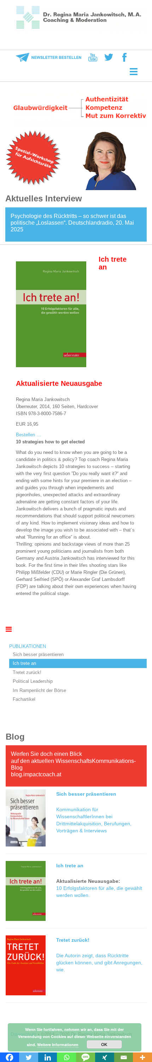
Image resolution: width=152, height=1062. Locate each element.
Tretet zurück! (27, 672)
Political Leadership (33, 681)
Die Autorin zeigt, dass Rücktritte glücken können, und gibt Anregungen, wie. (99, 962)
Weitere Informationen (57, 1044)
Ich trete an (24, 663)
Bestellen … (28, 434)
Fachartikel (24, 699)
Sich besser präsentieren (38, 654)
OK (104, 1044)
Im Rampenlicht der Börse (39, 690)
